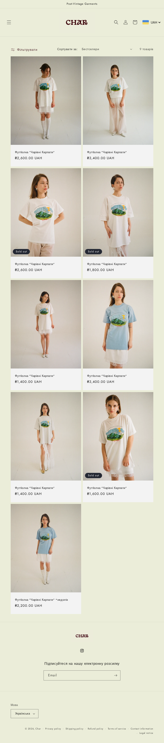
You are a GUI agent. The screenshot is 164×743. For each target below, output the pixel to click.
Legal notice (146, 733)
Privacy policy (53, 728)
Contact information (142, 728)
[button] (9, 22)
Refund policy (95, 728)
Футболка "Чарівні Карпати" (35, 152)
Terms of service (117, 728)
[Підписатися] (115, 675)
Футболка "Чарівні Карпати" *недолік (41, 600)
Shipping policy (74, 728)
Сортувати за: (67, 49)
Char (38, 728)
